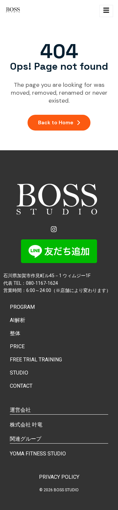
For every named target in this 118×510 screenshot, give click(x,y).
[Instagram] (53, 229)
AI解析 (17, 320)
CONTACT (21, 386)
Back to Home (55, 122)
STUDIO (19, 373)
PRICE (17, 346)
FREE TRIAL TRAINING (36, 359)
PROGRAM (22, 307)
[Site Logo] (13, 11)
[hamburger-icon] (106, 11)
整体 (15, 333)
